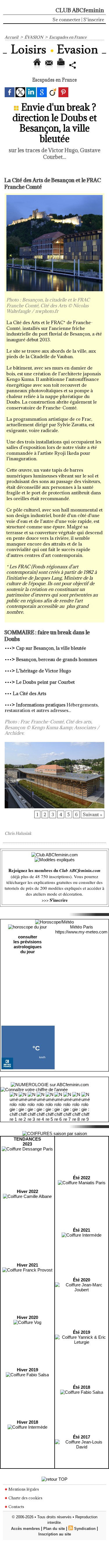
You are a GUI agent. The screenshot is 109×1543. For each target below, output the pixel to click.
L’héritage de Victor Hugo (43, 671)
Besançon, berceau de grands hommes (56, 659)
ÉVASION (33, 37)
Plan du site (54, 1528)
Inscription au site (54, 1534)
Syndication (85, 1528)
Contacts (16, 1506)
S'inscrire (93, 19)
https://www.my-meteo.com (81, 931)
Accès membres (25, 1528)
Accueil (11, 37)
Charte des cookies (25, 1498)
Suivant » (92, 814)
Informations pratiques (40, 705)
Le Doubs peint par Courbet (45, 682)
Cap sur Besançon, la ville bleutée (51, 648)
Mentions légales (23, 1489)
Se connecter (66, 19)
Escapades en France (68, 37)
